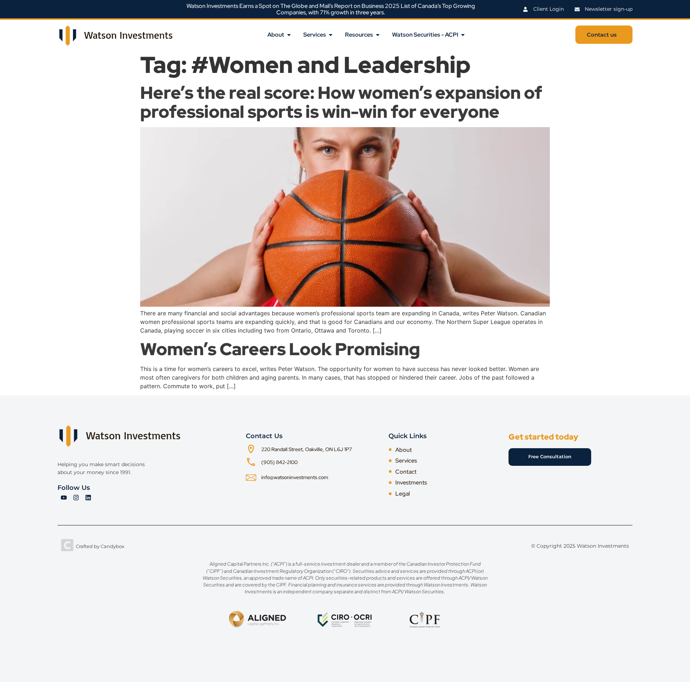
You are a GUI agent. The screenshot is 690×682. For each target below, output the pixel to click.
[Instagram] (76, 497)
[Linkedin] (88, 497)
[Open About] (289, 35)
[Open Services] (331, 35)
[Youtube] (64, 497)
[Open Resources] (378, 35)
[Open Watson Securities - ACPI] (463, 35)
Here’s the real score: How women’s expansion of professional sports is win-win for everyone (341, 102)
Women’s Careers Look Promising (280, 349)
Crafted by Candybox (100, 546)
